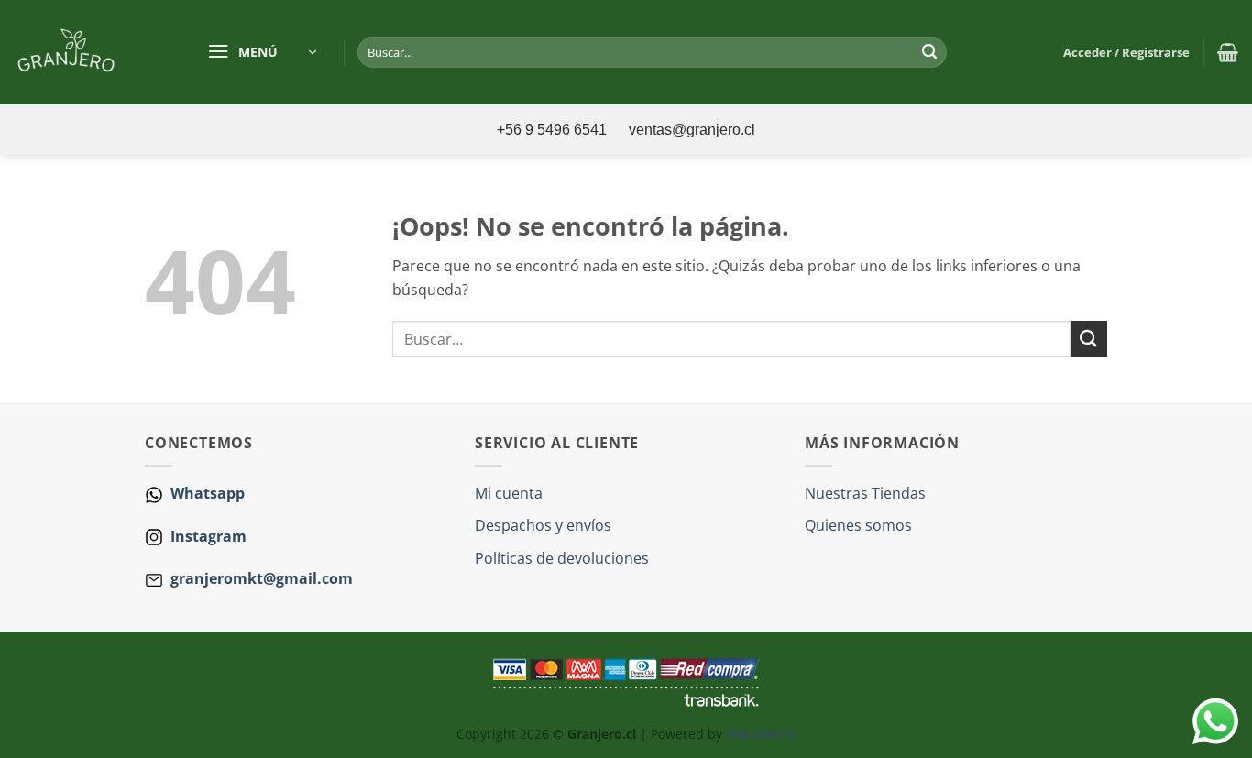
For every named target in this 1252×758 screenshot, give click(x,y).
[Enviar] (929, 52)
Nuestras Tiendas (865, 493)
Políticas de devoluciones (562, 558)
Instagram (207, 536)
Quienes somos (858, 525)
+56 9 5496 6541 (553, 129)
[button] (261, 52)
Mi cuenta (509, 493)
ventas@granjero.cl (692, 129)
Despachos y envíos (543, 525)
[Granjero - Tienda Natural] (90, 52)
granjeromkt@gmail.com (261, 578)
